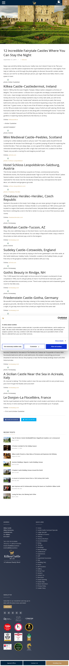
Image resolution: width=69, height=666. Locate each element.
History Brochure (42, 539)
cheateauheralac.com (16, 217)
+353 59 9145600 (11, 541)
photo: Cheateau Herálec (12, 192)
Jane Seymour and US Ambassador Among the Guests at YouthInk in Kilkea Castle (36, 486)
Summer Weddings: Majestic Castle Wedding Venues (27, 462)
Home (39, 528)
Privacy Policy (41, 586)
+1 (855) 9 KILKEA (15, 543)
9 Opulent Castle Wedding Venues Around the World (27, 470)
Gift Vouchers (41, 566)
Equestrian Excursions (44, 558)
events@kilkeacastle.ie (10, 548)
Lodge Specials (42, 532)
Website (24, 59)
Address (6, 522)
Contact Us (40, 575)
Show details (59, 341)
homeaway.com (14, 240)
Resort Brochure (42, 584)
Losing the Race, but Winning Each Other (24, 494)
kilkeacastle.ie (13, 120)
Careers (39, 573)
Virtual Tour (41, 571)
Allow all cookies (56, 346)
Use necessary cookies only (12, 346)
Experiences (41, 554)
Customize (33, 346)
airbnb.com (12, 155)
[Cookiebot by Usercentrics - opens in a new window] (59, 318)
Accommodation (42, 541)
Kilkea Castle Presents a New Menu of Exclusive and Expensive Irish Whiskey (34, 454)
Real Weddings (42, 549)
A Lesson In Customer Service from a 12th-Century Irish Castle (30, 478)
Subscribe (7, 607)
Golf (38, 556)
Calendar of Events (43, 534)
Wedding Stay (57, 663)
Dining (39, 543)
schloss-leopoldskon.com (16, 186)
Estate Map (41, 582)
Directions (40, 577)
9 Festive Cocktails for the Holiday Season (24, 446)
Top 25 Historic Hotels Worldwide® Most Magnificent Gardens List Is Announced (36, 438)
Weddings (40, 547)
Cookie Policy (41, 588)
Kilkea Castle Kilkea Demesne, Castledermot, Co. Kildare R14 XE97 (9, 532)
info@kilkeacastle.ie (13, 546)
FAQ (38, 560)
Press (39, 564)
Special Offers (11, 663)
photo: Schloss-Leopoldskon (13, 161)
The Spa (39, 545)
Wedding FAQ (41, 562)
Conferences (41, 551)
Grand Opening (42, 579)
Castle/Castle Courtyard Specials (47, 530)
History (39, 536)
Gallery (39, 569)
